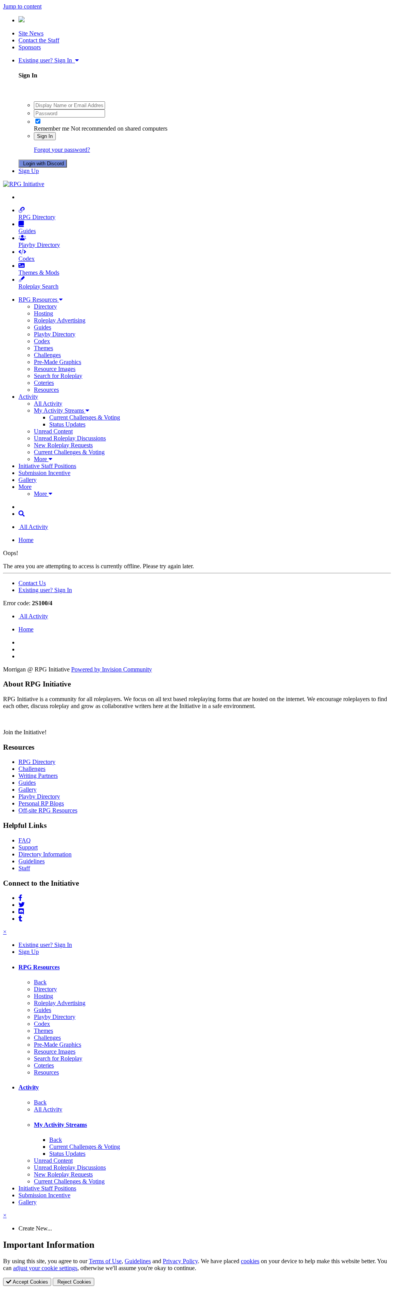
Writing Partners (38, 775)
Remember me (51, 128)
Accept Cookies (29, 1282)
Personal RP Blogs (41, 803)
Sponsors (29, 47)
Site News (30, 33)
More (41, 459)
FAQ (24, 840)
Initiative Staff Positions (47, 466)
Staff (24, 868)
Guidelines (31, 861)
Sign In (45, 136)
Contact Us (32, 583)
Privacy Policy (180, 1261)
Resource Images (54, 369)
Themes (43, 348)
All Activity (48, 403)
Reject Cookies (73, 1282)
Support (28, 847)
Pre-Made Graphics (57, 362)
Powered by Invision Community (111, 669)
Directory (45, 306)
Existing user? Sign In (46, 60)
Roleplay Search (38, 286)
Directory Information (45, 854)
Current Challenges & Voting (84, 417)
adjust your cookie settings (45, 1268)
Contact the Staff (38, 40)
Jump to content (22, 6)
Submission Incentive (44, 473)
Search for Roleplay (58, 376)
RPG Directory (36, 217)
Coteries (44, 382)
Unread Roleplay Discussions (70, 438)
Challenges (47, 355)
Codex (26, 258)
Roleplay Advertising (59, 320)
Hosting (43, 313)
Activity (28, 396)
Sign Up (28, 171)
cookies (250, 1261)
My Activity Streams (59, 410)
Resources (46, 389)
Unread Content (53, 431)
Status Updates (67, 424)
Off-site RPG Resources (47, 810)
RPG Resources (38, 299)
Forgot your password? (62, 149)
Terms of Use (105, 1261)
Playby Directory (39, 245)
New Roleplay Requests (63, 445)
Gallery (27, 480)
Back (40, 982)
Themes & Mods (38, 272)
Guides (27, 231)
